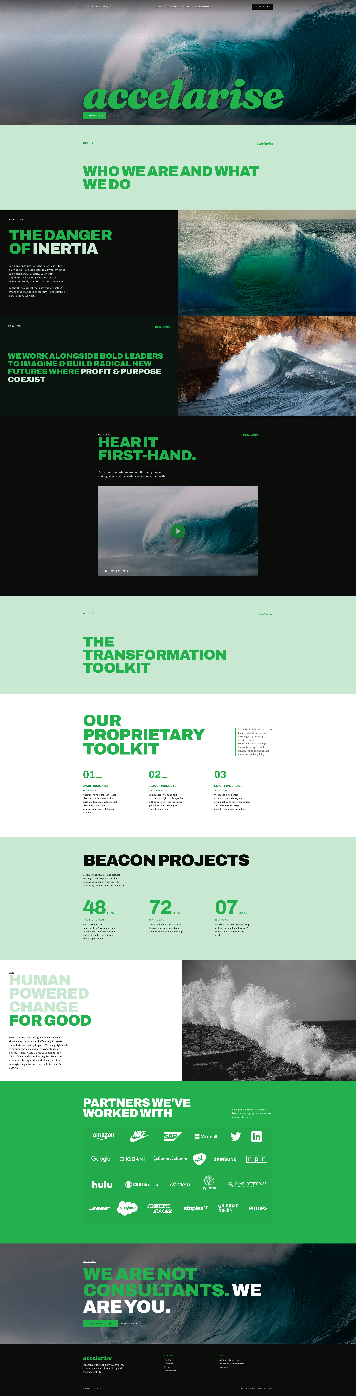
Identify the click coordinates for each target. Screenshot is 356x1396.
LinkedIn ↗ (223, 1367)
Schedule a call (130, 1324)
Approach (172, 7)
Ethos (186, 7)
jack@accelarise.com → (100, 1324)
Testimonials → (94, 115)
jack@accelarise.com (229, 1360)
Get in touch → (262, 7)
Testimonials (202, 7)
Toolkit (158, 7)
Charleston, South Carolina (231, 1364)
